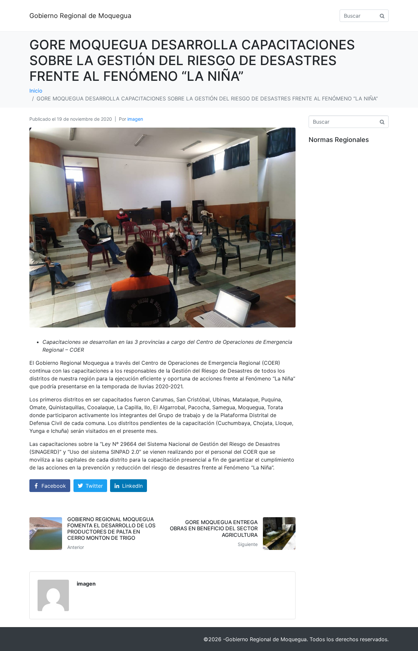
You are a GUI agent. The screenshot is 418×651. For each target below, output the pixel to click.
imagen (135, 119)
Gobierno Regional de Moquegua (80, 16)
